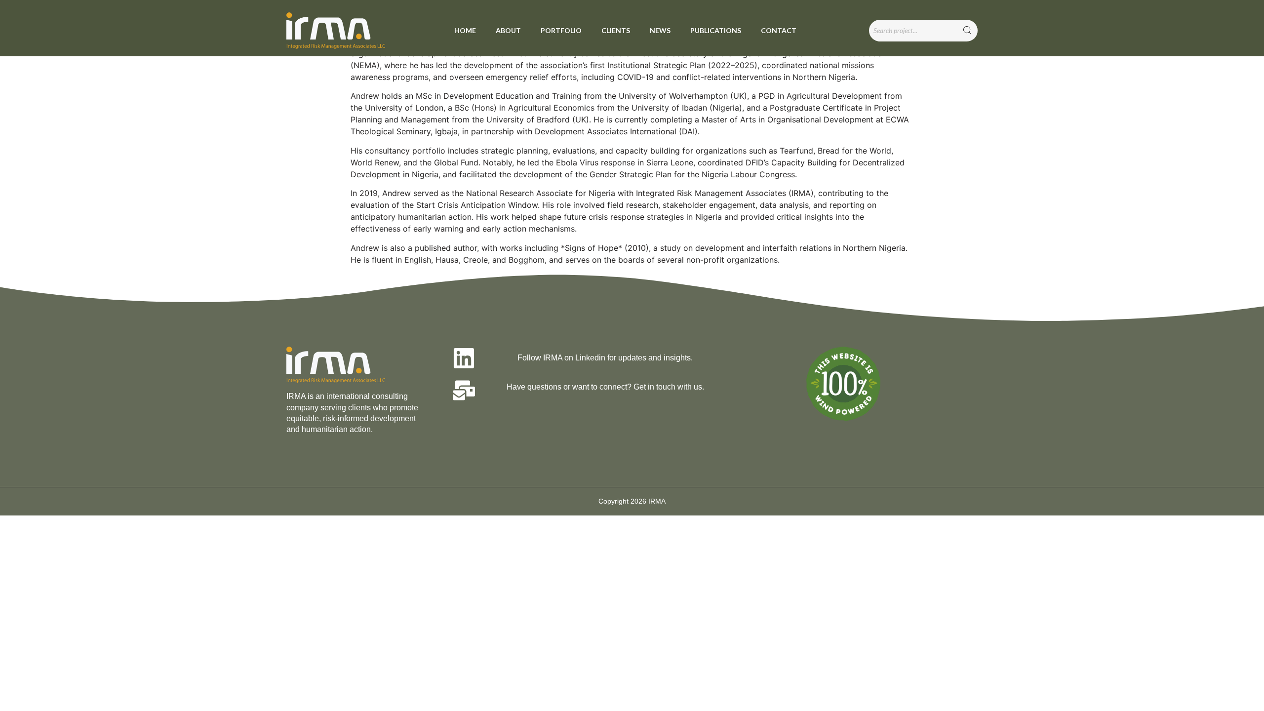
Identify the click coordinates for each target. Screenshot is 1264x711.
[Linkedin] (463, 358)
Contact (778, 30)
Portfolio (561, 30)
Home (465, 30)
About (508, 30)
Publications (715, 30)
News (660, 30)
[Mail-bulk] (464, 390)
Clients (615, 30)
